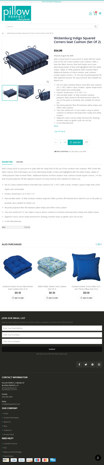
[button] (96, 244)
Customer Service (10, 443)
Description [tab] (7, 161)
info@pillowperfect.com (11, 404)
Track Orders (9, 456)
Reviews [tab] (19, 161)
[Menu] (100, 13)
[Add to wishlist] (86, 142)
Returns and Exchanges (13, 452)
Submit (52, 349)
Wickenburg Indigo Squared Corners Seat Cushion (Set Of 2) (77, 40)
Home (3, 33)
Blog (5, 426)
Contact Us (8, 430)
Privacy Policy (9, 434)
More (56, 126)
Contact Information (11, 417)
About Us (7, 422)
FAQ (5, 448)
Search (95, 26)
